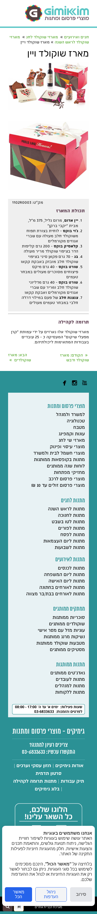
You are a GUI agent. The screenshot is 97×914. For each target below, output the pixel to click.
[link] (57, 13)
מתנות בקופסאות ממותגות (59, 459)
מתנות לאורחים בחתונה (62, 587)
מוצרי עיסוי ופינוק (67, 446)
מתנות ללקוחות (70, 692)
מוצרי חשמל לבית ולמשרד (59, 453)
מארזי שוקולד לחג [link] (42, 37)
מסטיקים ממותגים (67, 649)
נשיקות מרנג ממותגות (64, 637)
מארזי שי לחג (72, 440)
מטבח (79, 427)
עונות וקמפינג (72, 434)
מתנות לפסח (72, 534)
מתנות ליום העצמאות (64, 541)
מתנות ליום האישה (66, 581)
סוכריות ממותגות (69, 617)
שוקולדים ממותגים (67, 624)
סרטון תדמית (48, 773)
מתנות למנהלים (70, 686)
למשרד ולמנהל (70, 414)
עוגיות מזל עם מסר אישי (61, 630)
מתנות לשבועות (70, 547)
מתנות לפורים (71, 528)
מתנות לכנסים (71, 568)
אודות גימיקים (69, 766)
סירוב (81, 894)
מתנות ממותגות (70, 664)
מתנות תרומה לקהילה (35, 781)
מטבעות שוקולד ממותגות (60, 643)
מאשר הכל (18, 894)
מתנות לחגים (73, 500)
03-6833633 (33, 752)
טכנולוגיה (76, 421)
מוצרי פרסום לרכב (66, 479)
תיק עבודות (72, 781)
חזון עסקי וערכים (33, 766)
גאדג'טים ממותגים (67, 673)
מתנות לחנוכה (71, 515)
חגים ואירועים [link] (76, 37)
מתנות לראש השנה (66, 509)
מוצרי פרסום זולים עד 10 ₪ (58, 485)
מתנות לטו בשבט (68, 522)
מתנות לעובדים (70, 679)
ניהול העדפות (51, 894)
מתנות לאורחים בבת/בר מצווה (55, 594)
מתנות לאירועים (70, 559)
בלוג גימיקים (47, 789)
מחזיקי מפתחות (69, 472)
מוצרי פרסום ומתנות (66, 406)
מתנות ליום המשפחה (64, 574)
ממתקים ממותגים (69, 608)
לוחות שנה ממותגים (66, 466)
